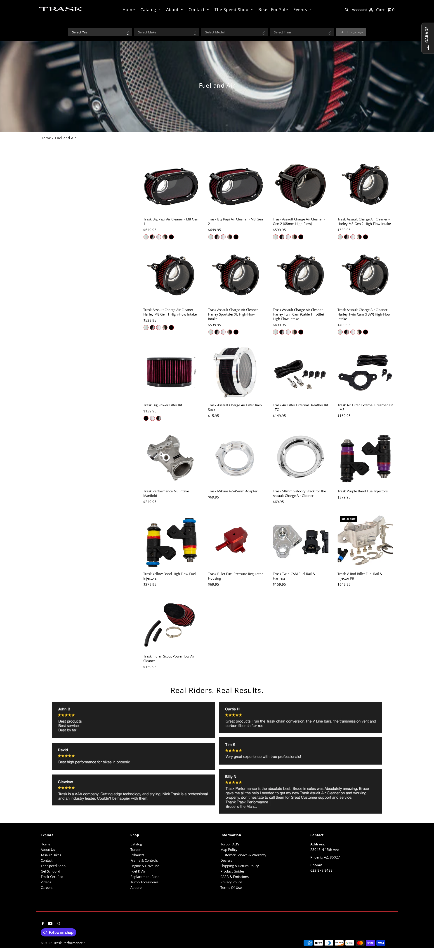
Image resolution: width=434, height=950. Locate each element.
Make (137, 24)
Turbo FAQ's (229, 844)
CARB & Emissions (234, 876)
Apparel (136, 887)
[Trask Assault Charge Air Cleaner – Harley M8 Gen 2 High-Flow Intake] (365, 187)
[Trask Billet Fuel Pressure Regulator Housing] (236, 541)
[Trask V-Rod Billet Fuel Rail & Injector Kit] (365, 541)
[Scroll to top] (424, 938)
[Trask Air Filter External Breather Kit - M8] (365, 372)
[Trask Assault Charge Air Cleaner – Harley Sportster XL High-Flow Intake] (236, 277)
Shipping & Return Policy (239, 865)
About (172, 9)
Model (205, 24)
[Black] (171, 237)
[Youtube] (49, 923)
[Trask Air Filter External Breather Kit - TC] (301, 372)
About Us (48, 849)
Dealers (226, 860)
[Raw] (146, 237)
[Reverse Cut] (165, 237)
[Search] (347, 9)
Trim (272, 24)
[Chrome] (158, 237)
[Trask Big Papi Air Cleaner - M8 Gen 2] (236, 187)
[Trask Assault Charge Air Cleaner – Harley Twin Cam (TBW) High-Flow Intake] (365, 277)
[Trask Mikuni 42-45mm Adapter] (236, 459)
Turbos (135, 849)
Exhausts (137, 855)
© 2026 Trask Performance (62, 943)
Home (129, 9)
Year (70, 24)
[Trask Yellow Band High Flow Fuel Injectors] (171, 541)
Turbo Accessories (144, 882)
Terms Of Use (231, 887)
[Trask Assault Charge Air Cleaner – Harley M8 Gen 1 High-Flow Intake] (171, 277)
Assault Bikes (51, 855)
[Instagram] (58, 923)
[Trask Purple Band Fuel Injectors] (365, 459)
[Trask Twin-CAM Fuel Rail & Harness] (301, 541)
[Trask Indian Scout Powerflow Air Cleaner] (171, 624)
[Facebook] (42, 923)
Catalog (148, 9)
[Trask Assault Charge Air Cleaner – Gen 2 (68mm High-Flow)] (301, 187)
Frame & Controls (144, 860)
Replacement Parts (144, 876)
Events (300, 9)
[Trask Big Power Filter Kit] (171, 372)
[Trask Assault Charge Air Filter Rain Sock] (236, 372)
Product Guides (232, 871)
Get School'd (50, 871)
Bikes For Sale (273, 9)
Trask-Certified (52, 876)
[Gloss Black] (152, 237)
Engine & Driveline (144, 865)
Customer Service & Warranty (243, 855)
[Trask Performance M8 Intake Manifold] (171, 459)
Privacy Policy (231, 882)
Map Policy (228, 849)
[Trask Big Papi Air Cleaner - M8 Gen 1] (171, 187)
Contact (197, 9)
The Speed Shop (231, 9)
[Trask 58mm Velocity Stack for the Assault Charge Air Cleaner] (301, 459)
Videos (46, 882)
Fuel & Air (138, 871)
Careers (46, 887)
